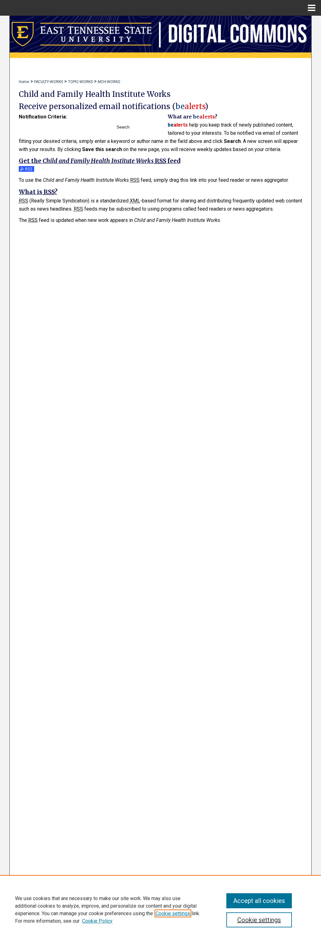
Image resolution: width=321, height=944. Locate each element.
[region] (160, 909)
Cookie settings (172, 913)
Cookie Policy (97, 921)
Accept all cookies (259, 901)
